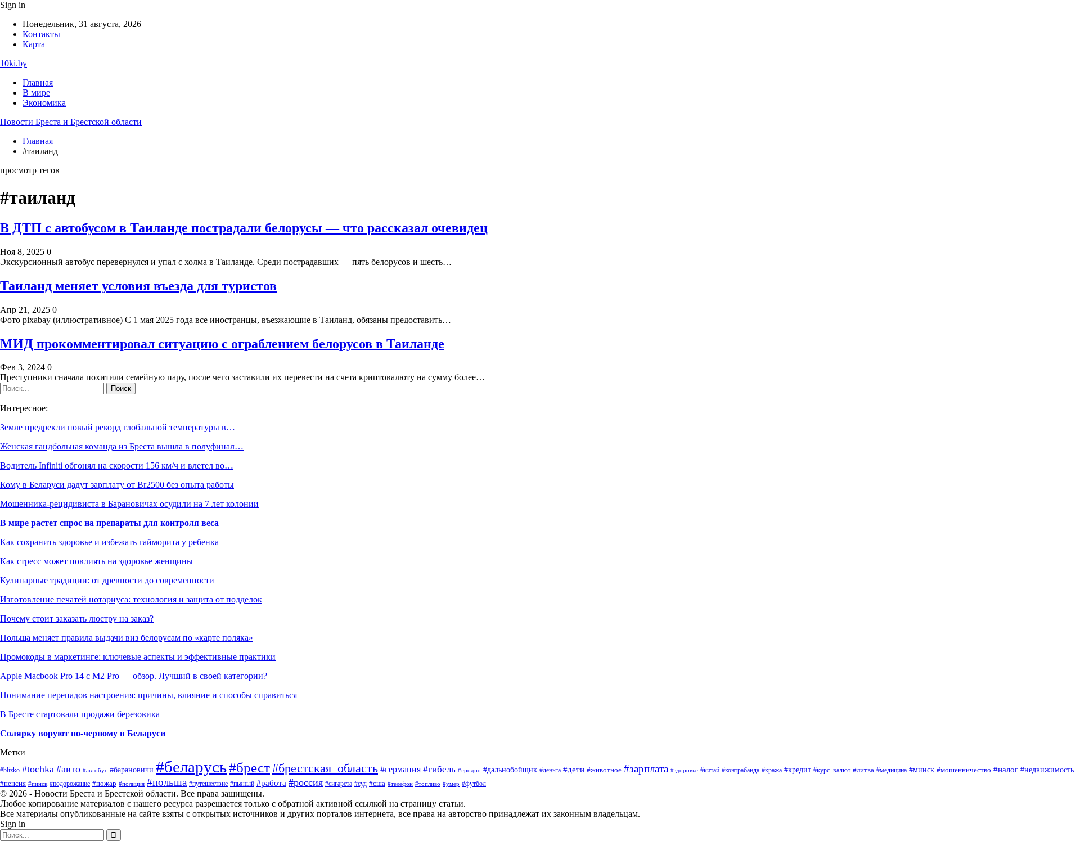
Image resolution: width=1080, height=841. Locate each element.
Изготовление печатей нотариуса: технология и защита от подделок (131, 599)
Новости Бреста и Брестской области (71, 122)
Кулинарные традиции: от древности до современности (107, 580)
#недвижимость (1047, 770)
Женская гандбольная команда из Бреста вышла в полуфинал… (122, 446)
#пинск (37, 783)
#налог (1005, 769)
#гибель (439, 769)
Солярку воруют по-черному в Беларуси (82, 733)
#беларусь (191, 767)
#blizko (10, 770)
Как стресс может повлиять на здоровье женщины (96, 561)
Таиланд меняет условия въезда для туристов (138, 285)
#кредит (797, 770)
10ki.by (13, 63)
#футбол (474, 784)
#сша (377, 783)
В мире (36, 92)
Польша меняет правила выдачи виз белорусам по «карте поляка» (126, 637)
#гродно (469, 770)
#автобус (95, 770)
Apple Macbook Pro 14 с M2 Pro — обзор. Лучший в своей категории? (133, 676)
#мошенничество (964, 770)
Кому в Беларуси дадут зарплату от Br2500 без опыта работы (117, 484)
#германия (400, 769)
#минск (921, 769)
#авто (68, 769)
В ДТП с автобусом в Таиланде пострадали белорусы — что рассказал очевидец (244, 228)
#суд (360, 784)
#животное (604, 770)
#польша (167, 782)
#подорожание (70, 784)
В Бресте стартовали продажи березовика (80, 714)
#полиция (132, 784)
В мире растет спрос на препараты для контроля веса (109, 523)
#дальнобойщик (510, 769)
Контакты (41, 34)
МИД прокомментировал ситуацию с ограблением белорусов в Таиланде (222, 343)
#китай (709, 770)
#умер (451, 783)
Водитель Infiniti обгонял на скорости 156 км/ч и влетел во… (116, 465)
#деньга (550, 770)
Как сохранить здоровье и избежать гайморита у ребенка (109, 542)
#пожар (104, 784)
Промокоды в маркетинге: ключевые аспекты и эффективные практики (138, 657)
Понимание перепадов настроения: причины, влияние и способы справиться (148, 695)
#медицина (891, 770)
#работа (271, 783)
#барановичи (132, 770)
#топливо (427, 783)
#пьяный (242, 784)
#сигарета (338, 784)
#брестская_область (325, 768)
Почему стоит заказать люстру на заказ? (77, 618)
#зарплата (646, 769)
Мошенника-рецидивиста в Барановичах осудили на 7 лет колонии (129, 504)
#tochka (38, 769)
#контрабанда (740, 770)
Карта (33, 44)
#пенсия (13, 784)
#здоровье (684, 770)
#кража (772, 770)
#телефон (400, 783)
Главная (37, 82)
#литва (863, 770)
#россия (306, 782)
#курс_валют (831, 770)
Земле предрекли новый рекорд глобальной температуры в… (117, 427)
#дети (573, 769)
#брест (249, 767)
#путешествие (208, 784)
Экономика (44, 102)
